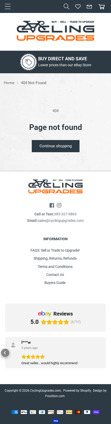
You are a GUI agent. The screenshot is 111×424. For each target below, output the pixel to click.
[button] (67, 6)
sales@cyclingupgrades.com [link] (61, 220)
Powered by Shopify (77, 390)
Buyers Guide (55, 283)
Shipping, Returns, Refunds (55, 258)
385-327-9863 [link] (65, 214)
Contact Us (55, 275)
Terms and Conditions (55, 267)
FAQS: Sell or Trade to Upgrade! (55, 250)
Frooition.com (55, 396)
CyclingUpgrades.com (45, 390)
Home (9, 83)
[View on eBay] (13, 345)
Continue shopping (55, 146)
